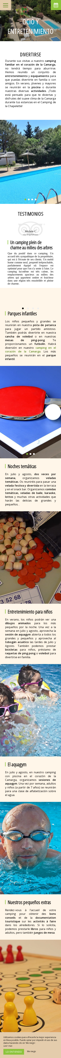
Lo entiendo (14, 1051)
